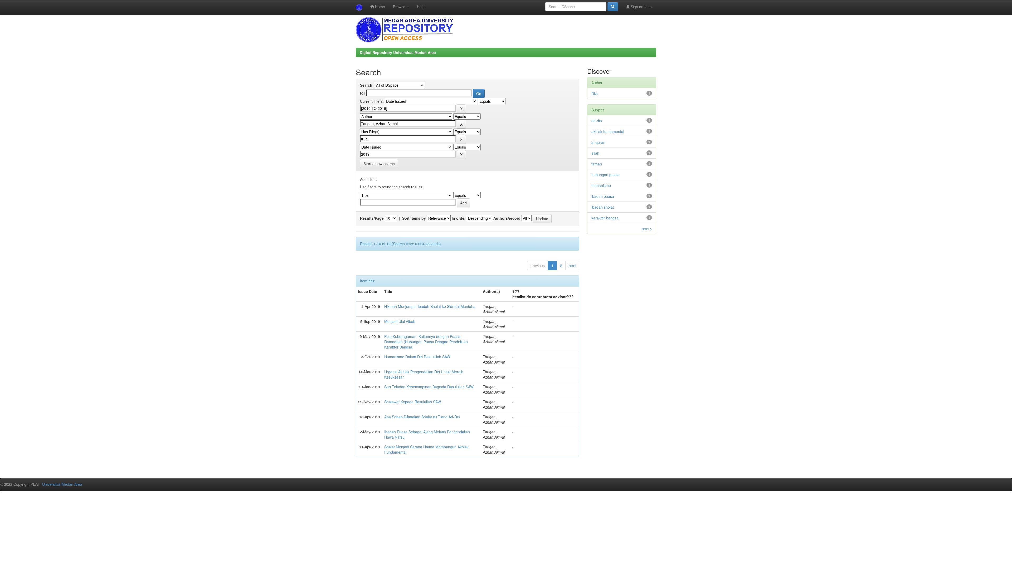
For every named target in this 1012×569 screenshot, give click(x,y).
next (572, 265)
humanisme (601, 185)
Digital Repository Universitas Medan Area (398, 52)
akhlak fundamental (607, 131)
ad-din (596, 120)
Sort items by (414, 218)
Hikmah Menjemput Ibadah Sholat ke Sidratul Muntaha (429, 306)
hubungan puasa (605, 174)
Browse (399, 6)
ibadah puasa (602, 196)
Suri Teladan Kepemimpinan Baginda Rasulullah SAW (429, 386)
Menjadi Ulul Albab (399, 321)
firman (596, 163)
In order (459, 218)
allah (595, 153)
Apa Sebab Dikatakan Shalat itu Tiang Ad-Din (422, 416)
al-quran (598, 142)
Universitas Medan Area (62, 484)
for (362, 93)
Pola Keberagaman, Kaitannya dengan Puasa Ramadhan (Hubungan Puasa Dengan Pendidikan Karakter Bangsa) (426, 342)
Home (379, 6)
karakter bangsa (605, 217)
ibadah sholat (602, 207)
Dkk (594, 93)
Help (421, 6)
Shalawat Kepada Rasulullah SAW (412, 401)
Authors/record (506, 218)
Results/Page (372, 218)
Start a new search (379, 163)
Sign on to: (640, 6)
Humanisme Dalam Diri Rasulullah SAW (417, 356)
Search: (367, 85)
